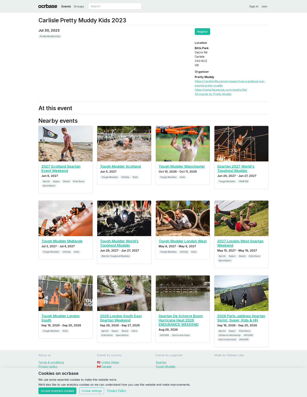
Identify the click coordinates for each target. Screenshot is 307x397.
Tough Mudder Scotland (120, 166)
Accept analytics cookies (57, 391)
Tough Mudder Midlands (62, 241)
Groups (79, 6)
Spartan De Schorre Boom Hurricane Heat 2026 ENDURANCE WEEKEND (181, 320)
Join (264, 6)
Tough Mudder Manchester (182, 166)
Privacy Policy (116, 390)
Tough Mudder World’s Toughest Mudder (119, 243)
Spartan (161, 362)
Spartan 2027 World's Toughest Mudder (235, 168)
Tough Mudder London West (183, 241)
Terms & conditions (51, 362)
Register (202, 31)
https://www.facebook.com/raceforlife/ (221, 90)
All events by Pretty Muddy (213, 94)
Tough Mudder (166, 366)
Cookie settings (92, 391)
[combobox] (115, 6)
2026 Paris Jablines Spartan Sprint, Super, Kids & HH (241, 318)
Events (66, 6)
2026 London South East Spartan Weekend (121, 318)
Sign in (253, 6)
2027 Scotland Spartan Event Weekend (60, 168)
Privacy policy (47, 366)
